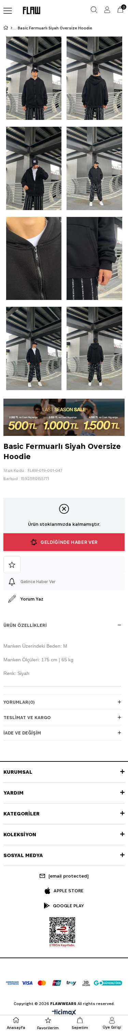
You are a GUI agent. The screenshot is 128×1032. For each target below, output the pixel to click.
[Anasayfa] (11, 28)
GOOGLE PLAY (68, 906)
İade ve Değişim (22, 733)
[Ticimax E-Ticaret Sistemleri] (64, 1013)
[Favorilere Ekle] (64, 564)
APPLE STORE (68, 890)
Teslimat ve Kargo (27, 717)
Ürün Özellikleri (25, 625)
